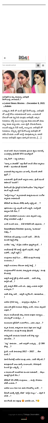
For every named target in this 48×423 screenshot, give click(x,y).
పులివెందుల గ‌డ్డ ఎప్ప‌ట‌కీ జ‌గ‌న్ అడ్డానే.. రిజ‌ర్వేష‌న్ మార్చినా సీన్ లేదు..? (22, 209)
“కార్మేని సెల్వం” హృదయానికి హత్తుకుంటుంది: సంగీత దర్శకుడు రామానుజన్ (24, 196)
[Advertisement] (24, 30)
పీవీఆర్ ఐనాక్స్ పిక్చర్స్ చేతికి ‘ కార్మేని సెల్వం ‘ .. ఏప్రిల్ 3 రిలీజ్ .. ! (24, 394)
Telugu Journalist (31, 414)
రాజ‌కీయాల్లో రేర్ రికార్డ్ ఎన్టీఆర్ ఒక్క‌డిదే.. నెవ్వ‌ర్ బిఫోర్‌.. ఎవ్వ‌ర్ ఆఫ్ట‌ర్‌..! (21, 251)
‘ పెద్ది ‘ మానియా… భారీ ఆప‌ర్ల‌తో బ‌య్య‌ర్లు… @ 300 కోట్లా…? (24, 344)
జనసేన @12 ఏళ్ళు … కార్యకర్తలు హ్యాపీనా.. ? (21, 302)
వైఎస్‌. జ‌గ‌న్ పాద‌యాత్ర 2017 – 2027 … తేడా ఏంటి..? (22, 352)
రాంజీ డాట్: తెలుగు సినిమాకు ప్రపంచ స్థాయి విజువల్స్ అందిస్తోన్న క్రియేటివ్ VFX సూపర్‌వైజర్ (24, 152)
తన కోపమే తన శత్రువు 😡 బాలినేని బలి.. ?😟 (21, 401)
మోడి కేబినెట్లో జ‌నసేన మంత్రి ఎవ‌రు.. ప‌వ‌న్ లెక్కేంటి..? (24, 359)
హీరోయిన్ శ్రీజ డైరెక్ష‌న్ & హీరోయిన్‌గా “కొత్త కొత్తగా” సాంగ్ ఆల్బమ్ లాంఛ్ (24, 188)
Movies (20, 103)
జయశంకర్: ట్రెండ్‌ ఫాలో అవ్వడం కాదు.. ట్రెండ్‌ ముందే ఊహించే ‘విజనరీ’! (24, 180)
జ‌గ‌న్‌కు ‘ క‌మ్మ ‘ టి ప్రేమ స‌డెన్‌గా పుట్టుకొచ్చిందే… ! (23, 245)
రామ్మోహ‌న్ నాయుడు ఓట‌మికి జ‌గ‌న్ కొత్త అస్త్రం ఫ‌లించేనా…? (21, 337)
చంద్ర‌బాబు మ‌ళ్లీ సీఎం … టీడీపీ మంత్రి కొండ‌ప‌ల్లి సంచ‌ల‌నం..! (22, 258)
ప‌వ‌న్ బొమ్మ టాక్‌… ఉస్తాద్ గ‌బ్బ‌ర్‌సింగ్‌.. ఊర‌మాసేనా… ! (24, 295)
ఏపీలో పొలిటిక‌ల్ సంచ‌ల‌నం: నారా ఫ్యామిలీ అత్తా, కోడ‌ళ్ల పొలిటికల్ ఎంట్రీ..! (22, 217)
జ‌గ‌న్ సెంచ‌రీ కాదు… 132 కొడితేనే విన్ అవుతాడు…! (24, 224)
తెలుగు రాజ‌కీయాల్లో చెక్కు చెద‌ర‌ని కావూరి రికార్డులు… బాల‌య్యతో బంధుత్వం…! (24, 316)
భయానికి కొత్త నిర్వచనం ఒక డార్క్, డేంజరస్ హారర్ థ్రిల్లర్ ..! (23, 172)
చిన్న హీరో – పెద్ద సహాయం (14, 159)
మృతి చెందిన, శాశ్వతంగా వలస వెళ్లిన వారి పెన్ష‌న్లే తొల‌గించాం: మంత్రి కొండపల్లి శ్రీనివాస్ (22, 329)
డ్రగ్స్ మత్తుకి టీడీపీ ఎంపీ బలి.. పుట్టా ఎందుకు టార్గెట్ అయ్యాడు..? (23, 287)
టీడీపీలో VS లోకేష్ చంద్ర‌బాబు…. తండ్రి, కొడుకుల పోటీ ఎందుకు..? (23, 381)
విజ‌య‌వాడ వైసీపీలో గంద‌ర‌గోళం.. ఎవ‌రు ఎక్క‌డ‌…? (23, 323)
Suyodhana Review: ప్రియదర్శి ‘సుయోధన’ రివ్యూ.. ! (22, 230)
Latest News (10, 103)
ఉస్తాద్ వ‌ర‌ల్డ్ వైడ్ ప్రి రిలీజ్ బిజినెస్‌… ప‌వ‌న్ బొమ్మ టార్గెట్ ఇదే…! (22, 279)
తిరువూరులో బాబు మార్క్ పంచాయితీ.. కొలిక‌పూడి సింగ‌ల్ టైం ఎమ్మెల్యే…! (22, 365)
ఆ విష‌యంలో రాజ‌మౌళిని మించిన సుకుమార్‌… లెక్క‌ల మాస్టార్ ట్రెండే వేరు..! (24, 373)
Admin (8, 106)
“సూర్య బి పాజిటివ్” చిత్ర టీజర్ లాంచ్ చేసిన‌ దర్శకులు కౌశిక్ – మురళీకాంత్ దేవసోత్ (24, 164)
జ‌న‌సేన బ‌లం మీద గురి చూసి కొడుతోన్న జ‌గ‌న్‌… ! (23, 388)
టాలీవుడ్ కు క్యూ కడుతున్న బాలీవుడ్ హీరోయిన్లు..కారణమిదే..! (15, 98)
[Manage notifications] (42, 418)
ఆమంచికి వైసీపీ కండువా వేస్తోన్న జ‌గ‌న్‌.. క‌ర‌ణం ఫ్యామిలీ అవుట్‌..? (25, 308)
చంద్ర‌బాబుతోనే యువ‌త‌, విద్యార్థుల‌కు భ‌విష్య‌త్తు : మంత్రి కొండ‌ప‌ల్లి (24, 271)
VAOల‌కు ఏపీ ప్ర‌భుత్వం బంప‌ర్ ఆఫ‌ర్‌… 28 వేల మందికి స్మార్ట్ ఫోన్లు (22, 238)
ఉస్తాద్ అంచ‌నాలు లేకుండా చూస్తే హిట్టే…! (20, 265)
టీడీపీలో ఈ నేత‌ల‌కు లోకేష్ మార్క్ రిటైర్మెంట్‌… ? (22, 203)
